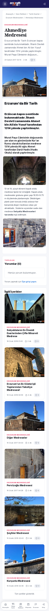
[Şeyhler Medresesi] (24, 511)
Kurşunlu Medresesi (18, 580)
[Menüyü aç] (5, 4)
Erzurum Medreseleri (14, 18)
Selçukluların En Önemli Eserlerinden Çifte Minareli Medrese (22, 333)
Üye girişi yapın (29, 281)
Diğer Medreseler (17, 437)
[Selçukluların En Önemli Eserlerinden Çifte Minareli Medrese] (24, 308)
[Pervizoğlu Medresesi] (24, 464)
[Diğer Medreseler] (24, 416)
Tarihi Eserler (34, 14)
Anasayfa (9, 14)
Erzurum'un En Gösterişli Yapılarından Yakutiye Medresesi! (21, 386)
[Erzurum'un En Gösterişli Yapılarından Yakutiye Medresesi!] (24, 362)
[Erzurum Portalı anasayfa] (24, 4)
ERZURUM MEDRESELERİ (15, 25)
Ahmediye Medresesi (34, 18)
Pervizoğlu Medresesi (19, 485)
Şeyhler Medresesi (18, 533)
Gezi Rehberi (21, 14)
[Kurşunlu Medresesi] (24, 559)
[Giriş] (44, 4)
